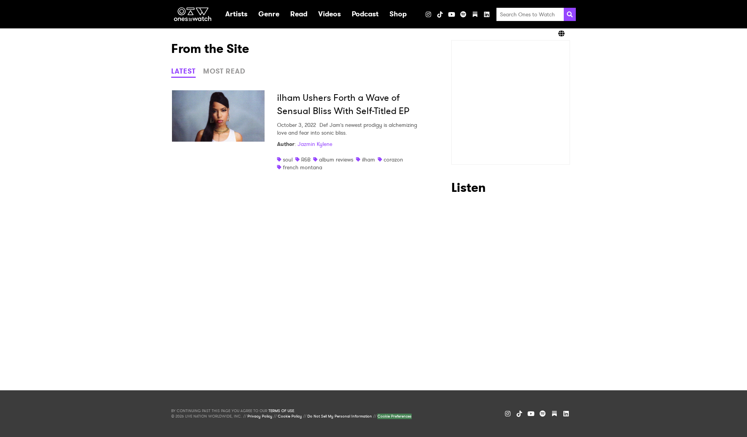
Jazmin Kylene (315, 144)
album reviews (336, 159)
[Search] (570, 14)
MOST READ (224, 71)
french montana (302, 167)
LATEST (183, 71)
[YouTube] (452, 14)
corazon (393, 159)
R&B (305, 159)
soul (288, 159)
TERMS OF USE (281, 411)
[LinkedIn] (487, 14)
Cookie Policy (290, 416)
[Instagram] (428, 14)
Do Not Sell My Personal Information (339, 416)
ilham (368, 159)
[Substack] (475, 14)
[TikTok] (440, 14)
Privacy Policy (259, 416)
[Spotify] (463, 14)
